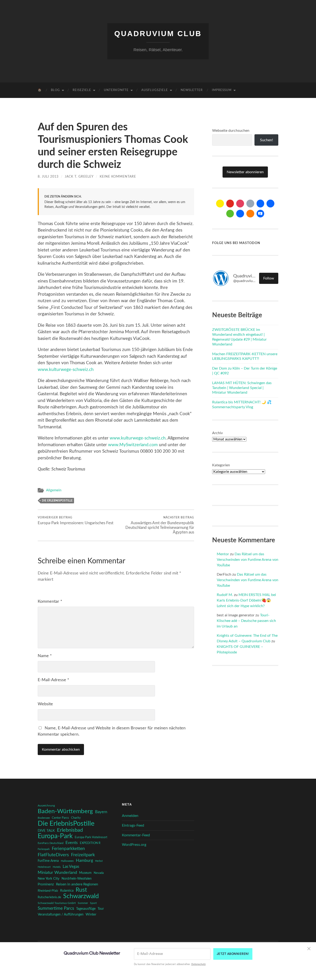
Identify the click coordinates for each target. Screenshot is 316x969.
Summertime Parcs (56, 908)
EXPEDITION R (90, 843)
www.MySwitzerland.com (133, 445)
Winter (91, 914)
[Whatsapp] (230, 214)
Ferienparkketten (68, 849)
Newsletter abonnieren (245, 172)
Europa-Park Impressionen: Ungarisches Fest (75, 520)
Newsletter (192, 90)
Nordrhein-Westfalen (77, 878)
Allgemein (53, 490)
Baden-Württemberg (65, 811)
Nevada (99, 873)
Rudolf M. (225, 595)
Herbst (99, 861)
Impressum (222, 90)
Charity (76, 817)
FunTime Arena (48, 860)
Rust (81, 890)
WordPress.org (134, 845)
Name (45, 656)
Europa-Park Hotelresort (91, 837)
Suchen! (266, 140)
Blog (55, 90)
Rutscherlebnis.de (49, 897)
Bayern (101, 812)
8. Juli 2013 (48, 176)
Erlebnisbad (70, 830)
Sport (93, 903)
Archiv (217, 433)
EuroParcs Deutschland (50, 843)
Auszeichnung (46, 805)
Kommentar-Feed (136, 835)
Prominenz (46, 884)
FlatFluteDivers (53, 855)
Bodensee (44, 818)
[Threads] (250, 203)
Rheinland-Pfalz (48, 890)
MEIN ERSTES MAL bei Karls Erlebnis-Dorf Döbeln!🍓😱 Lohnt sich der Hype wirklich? (246, 600)
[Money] (260, 214)
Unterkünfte (116, 90)
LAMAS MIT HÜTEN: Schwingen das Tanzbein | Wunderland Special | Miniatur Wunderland (242, 388)
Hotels (57, 867)
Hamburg (84, 861)
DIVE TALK (46, 830)
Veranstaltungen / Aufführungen (61, 914)
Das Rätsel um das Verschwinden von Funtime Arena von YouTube (247, 559)
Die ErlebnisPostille (57, 500)
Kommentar (50, 601)
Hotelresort (44, 867)
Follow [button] (268, 278)
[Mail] (220, 203)
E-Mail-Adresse (53, 680)
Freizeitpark (83, 855)
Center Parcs (60, 817)
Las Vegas (71, 867)
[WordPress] (250, 214)
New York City (48, 878)
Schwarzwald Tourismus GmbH (57, 903)
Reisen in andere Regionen (77, 884)
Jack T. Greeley (79, 176)
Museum (85, 873)
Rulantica (67, 890)
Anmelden (130, 816)
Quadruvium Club (158, 33)
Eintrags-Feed (133, 825)
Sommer (83, 903)
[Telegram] (270, 203)
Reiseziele (82, 90)
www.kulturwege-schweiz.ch (66, 369)
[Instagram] (240, 203)
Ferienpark (44, 849)
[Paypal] (240, 214)
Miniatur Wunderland (57, 873)
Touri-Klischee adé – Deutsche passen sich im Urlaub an (246, 620)
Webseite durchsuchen (230, 130)
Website (45, 704)
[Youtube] (230, 203)
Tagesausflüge (86, 908)
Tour (101, 908)
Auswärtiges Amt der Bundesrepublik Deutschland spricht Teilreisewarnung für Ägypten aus (159, 525)
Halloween (67, 861)
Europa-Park (55, 836)
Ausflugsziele (154, 90)
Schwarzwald (81, 896)
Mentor (223, 554)
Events (71, 842)
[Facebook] (260, 203)
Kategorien (221, 465)
